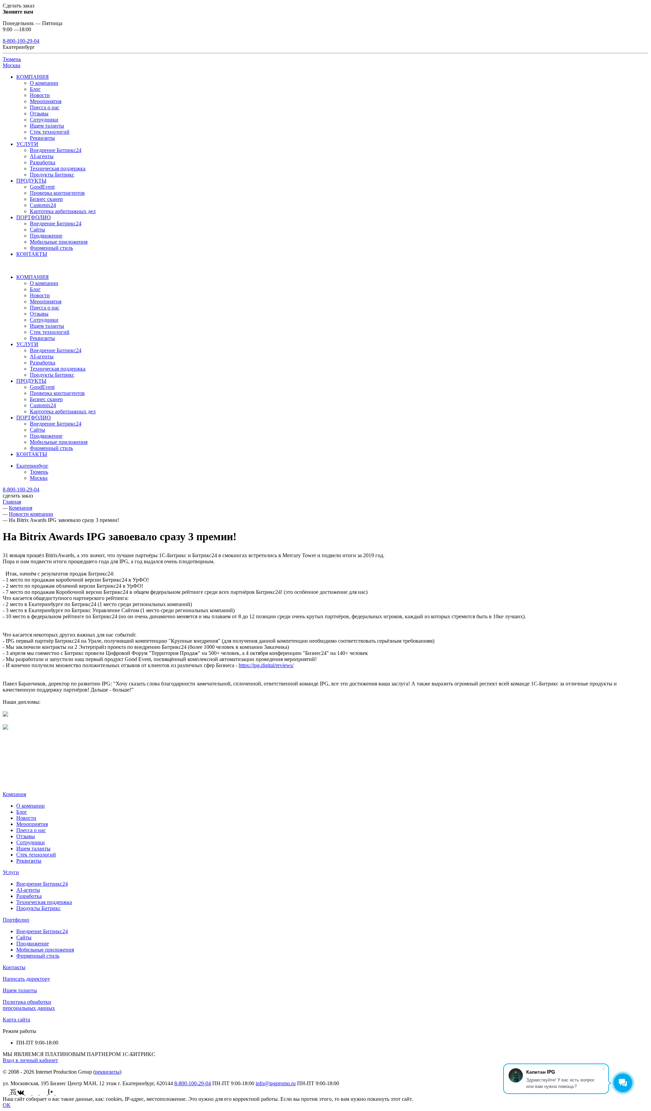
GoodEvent (42, 187)
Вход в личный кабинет (30, 1060)
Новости (40, 95)
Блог (35, 89)
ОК (7, 1105)
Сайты (37, 229)
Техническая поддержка (57, 168)
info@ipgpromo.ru (276, 1083)
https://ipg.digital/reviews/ (266, 665)
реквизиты (107, 1072)
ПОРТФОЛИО (33, 217)
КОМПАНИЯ (32, 77)
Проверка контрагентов (57, 193)
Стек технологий (50, 132)
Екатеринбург (32, 466)
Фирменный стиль (51, 248)
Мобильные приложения (58, 242)
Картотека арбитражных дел (63, 211)
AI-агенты (42, 156)
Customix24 (43, 205)
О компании (44, 83)
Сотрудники (44, 120)
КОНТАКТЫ (31, 254)
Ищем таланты (47, 126)
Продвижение (46, 236)
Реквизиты (42, 138)
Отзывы (39, 113)
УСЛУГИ (27, 144)
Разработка (42, 162)
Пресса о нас (44, 107)
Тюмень (12, 59)
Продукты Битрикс (52, 174)
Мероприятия (45, 101)
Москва (11, 65)
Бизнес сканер (46, 199)
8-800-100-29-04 (21, 41)
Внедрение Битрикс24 (55, 150)
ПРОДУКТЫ (31, 181)
